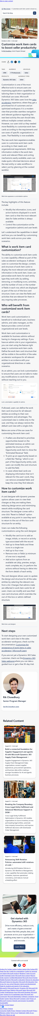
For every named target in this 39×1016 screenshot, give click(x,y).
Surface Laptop (12, 969)
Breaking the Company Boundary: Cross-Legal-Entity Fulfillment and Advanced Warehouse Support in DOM (19, 808)
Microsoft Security (13, 988)
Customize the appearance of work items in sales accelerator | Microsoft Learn (16, 647)
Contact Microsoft (26, 1011)
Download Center (9, 975)
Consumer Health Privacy (8, 1011)
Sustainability (4, 1003)
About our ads (10, 1015)
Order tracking (4, 977)
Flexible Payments (5, 980)
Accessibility (30, 1001)
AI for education (24, 986)
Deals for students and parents (9, 986)
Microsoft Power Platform (8, 990)
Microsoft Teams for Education (9, 982)
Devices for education (32, 980)
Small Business (9, 992)
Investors (9, 1001)
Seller (26, 73)
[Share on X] (15, 62)
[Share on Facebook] (12, 62)
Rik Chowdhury (7, 51)
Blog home (7, 9)
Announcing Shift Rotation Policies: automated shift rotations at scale (19, 862)
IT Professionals (15, 73)
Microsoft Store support (22, 975)
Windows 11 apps (25, 973)
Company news (24, 998)
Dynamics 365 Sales (9, 79)
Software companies (28, 996)
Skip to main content (6, 1)
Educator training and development (25, 984)
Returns (32, 975)
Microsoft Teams (21, 990)
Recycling (3, 1015)
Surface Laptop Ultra (23, 969)
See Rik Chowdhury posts (11, 706)
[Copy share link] (8, 62)
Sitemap (18, 1011)
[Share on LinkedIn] (19, 62)
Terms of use (14, 1013)
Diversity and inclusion (19, 1001)
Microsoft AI (4, 988)
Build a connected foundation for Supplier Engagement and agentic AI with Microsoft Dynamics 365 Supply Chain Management (19, 753)
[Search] (34, 13)
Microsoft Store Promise (29, 977)
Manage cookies (5, 1013)
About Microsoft (14, 998)
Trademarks (22, 1013)
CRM (4, 73)
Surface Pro (3, 969)
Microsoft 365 (33, 988)
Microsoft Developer (24, 992)
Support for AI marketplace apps (14, 994)
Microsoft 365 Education (26, 982)
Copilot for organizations (16, 971)
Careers (6, 998)
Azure (16, 992)
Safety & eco (30, 1013)
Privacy (35, 1011)
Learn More (19, 947)
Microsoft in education (18, 980)
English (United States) (7, 1005)
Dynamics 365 (24, 988)
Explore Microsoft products (10, 973)
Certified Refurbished (15, 977)
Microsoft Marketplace (15, 996)
